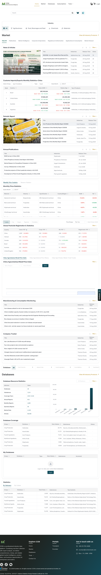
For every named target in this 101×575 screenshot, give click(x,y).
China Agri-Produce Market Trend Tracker (64, 258)
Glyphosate (25, 442)
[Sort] (82, 47)
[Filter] (86, 47)
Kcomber (55, 549)
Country (6, 222)
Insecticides (25, 431)
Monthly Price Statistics (10, 182)
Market (43, 4)
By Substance (7, 485)
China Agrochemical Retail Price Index (15, 258)
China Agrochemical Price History (39, 258)
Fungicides (25, 445)
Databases (51, 4)
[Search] (89, 47)
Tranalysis (55, 546)
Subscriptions (61, 4)
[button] (26, 367)
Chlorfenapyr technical (10, 212)
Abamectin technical (10, 198)
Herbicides (25, 428)
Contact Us (32, 558)
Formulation (35, 222)
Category (19, 222)
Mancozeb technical (10, 202)
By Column (17, 485)
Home (37, 4)
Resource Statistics (26, 182)
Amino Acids (25, 438)
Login (98, 4)
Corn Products (26, 435)
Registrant (26, 222)
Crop (13, 222)
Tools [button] (70, 4)
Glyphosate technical (10, 207)
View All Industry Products (88, 35)
